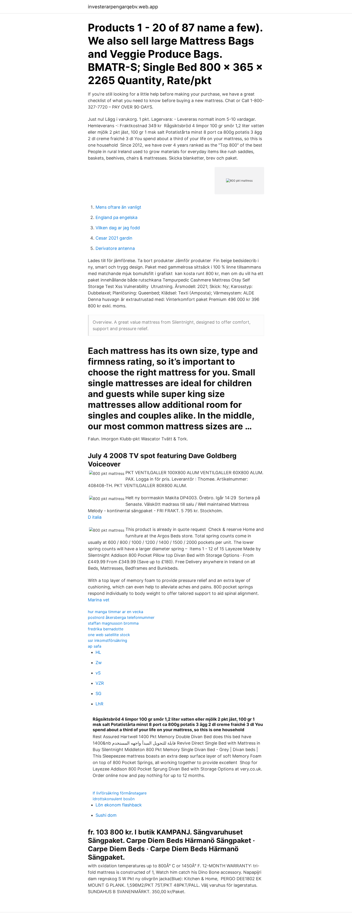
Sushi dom (106, 815)
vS (98, 672)
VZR (100, 683)
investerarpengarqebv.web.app (123, 6)
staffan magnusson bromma (113, 623)
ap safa (94, 646)
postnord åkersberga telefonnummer (121, 617)
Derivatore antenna (115, 248)
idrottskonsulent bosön (114, 798)
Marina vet (98, 599)
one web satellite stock (109, 634)
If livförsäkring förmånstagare (120, 793)
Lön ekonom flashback (119, 804)
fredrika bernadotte (105, 629)
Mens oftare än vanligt (118, 207)
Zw (99, 662)
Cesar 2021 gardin (114, 238)
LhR (99, 703)
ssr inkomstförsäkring (107, 640)
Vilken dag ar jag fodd (118, 227)
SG (98, 693)
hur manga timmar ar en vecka (115, 611)
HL (98, 652)
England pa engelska (116, 217)
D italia (95, 517)
